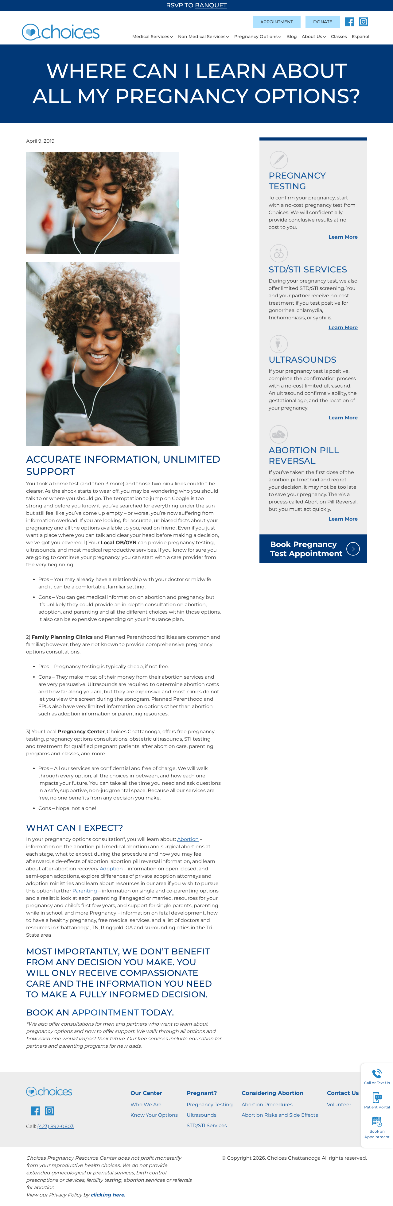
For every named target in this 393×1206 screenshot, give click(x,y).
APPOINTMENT (105, 1012)
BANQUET (211, 5)
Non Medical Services (201, 36)
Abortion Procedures (267, 1105)
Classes (339, 36)
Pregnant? (202, 1093)
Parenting (84, 891)
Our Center (146, 1093)
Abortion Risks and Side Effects (280, 1115)
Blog (291, 36)
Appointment (276, 22)
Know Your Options (154, 1115)
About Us (312, 36)
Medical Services (150, 36)
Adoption (111, 869)
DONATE (322, 22)
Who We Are (145, 1105)
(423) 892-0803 (55, 1126)
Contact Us (343, 1093)
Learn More (343, 237)
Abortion (188, 839)
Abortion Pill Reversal (304, 455)
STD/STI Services (308, 269)
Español (360, 36)
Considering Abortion (272, 1093)
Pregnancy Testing (297, 180)
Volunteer (339, 1105)
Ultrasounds (302, 359)
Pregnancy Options (256, 36)
